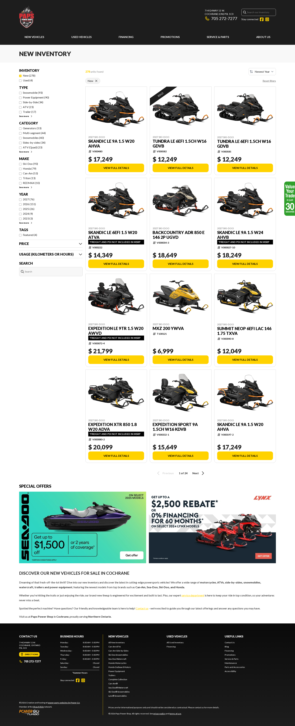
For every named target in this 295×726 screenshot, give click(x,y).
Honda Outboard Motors (119, 667)
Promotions (170, 36)
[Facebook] (262, 19)
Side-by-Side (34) (33, 102)
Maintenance (231, 663)
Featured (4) (30, 234)
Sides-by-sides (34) (34, 142)
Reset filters (269, 80)
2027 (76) (28, 199)
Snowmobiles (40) (33, 137)
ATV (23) (28, 107)
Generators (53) (32, 128)
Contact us (142, 608)
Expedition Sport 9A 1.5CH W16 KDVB (175, 427)
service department (192, 595)
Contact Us (230, 642)
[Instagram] (267, 19)
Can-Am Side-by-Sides (118, 650)
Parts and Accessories (235, 667)
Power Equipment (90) (36, 97)
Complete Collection (117, 679)
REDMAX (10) (31, 182)
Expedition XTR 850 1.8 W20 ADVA (112, 427)
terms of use (175, 713)
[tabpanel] (79, 658)
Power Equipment (116, 671)
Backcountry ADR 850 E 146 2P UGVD (179, 235)
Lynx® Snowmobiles (117, 696)
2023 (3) (28, 218)
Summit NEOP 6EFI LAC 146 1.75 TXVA (244, 331)
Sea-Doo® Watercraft (118, 687)
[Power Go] (49, 712)
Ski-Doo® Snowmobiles (119, 691)
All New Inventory (116, 642)
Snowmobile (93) (33, 92)
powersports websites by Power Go (64, 702)
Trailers (111, 675)
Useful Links (234, 636)
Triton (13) (29, 178)
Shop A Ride (38, 706)
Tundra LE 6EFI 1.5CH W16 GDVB (179, 143)
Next (195, 473)
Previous (168, 473)
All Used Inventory (175, 642)
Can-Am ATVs (114, 646)
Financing (126, 36)
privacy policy (159, 713)
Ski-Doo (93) (30, 163)
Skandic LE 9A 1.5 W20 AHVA (111, 143)
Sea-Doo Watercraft (117, 659)
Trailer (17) (29, 111)
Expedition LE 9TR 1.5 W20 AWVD (115, 331)
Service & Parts (218, 36)
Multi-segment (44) (34, 133)
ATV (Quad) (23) (32, 147)
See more (24, 116)
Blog (227, 646)
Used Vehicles (81, 36)
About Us (263, 36)
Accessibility (230, 671)
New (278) (29, 75)
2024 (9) (28, 213)
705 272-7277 (224, 18)
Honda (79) (29, 168)
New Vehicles (34, 36)
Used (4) (28, 80)
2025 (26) (28, 208)
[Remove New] (96, 81)
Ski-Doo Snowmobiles (118, 655)
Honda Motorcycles (117, 663)
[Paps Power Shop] (61, 16)
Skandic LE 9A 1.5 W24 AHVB (240, 235)
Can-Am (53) (30, 173)
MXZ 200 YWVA (168, 328)
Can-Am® (113, 683)
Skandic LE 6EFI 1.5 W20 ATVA (112, 235)
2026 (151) (29, 204)
